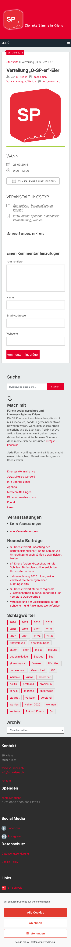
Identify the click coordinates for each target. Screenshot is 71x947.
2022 (13, 636)
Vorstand (46, 697)
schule (14, 690)
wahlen (38, 220)
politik (13, 683)
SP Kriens (21, 76)
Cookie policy (22, 942)
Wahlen (31, 81)
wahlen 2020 (32, 704)
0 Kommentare (51, 81)
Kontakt (12, 502)
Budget (38, 656)
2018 (13, 629)
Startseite (12, 62)
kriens (29, 677)
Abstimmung (17, 642)
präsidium (46, 683)
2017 (49, 622)
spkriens (36, 216)
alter (26, 649)
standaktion (51, 216)
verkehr (30, 697)
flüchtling (53, 663)
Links (10, 507)
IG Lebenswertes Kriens (21, 497)
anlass (38, 649)
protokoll (28, 683)
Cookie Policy (10, 861)
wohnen (51, 704)
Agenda (12, 486)
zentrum (15, 711)
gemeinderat (17, 670)
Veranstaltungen (16, 81)
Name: (10, 297)
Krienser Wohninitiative (21, 471)
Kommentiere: (14, 261)
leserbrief (45, 677)
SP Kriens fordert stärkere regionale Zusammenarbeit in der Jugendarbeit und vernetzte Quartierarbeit (36, 592)
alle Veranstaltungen (24, 531)
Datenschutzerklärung (43, 942)
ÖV (51, 711)
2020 (37, 629)
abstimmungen (40, 642)
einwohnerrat (18, 663)
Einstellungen (35, 933)
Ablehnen (35, 923)
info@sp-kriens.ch (13, 772)
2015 (25, 622)
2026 (49, 636)
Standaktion (40, 76)
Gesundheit (38, 670)
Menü (5, 42)
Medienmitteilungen (19, 492)
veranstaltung (22, 220)
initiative (15, 677)
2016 (16, 216)
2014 (13, 622)
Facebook (13, 828)
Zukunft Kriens (35, 711)
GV (53, 670)
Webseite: (12, 333)
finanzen (37, 663)
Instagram (14, 836)
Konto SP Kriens (11, 797)
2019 (25, 629)
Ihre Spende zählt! (18, 481)
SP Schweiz (14, 887)
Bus (51, 656)
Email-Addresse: (16, 315)
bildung (52, 649)
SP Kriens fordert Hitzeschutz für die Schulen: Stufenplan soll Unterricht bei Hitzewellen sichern (33, 567)
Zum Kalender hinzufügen (36, 181)
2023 (25, 636)
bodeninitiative (19, 656)
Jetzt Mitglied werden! (21, 476)
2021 (49, 629)
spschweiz (46, 690)
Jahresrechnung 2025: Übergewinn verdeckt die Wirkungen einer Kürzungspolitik (32, 580)
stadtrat (15, 697)
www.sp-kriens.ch (13, 768)
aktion (25, 216)
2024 (37, 636)
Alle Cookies (35, 912)
